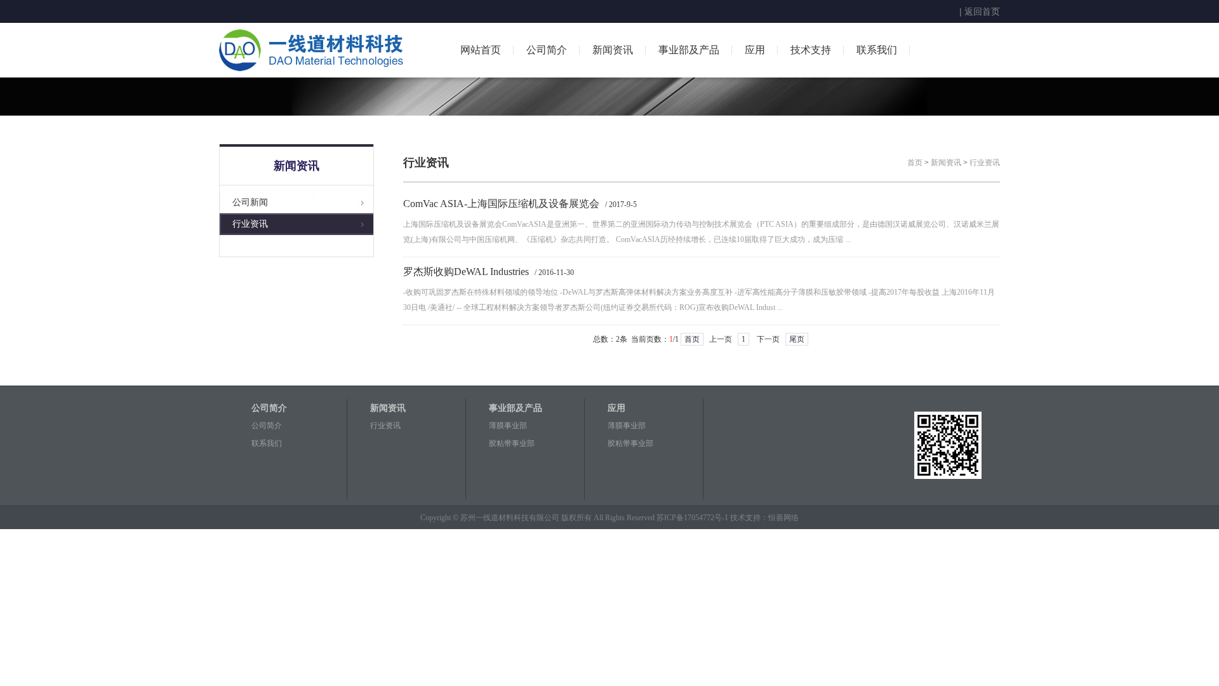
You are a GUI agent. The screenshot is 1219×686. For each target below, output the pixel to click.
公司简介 (546, 49)
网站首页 (480, 49)
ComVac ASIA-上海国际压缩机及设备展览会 (501, 203)
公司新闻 (250, 202)
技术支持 (810, 49)
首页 (915, 162)
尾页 (796, 339)
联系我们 (876, 49)
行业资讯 (250, 224)
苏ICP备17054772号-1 (692, 517)
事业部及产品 (688, 49)
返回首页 (982, 11)
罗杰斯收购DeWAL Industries (466, 271)
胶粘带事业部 (512, 443)
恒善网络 (783, 517)
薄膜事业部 (508, 425)
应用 (755, 49)
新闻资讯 (612, 49)
